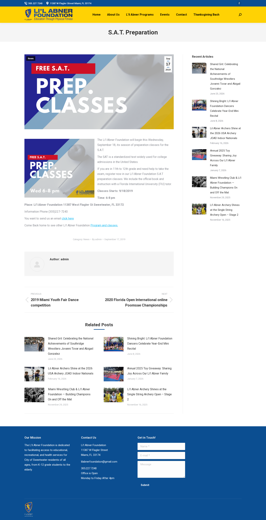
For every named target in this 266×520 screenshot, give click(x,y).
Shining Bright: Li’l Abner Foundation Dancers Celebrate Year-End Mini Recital (149, 343)
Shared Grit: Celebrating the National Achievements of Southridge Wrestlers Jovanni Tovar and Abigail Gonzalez (70, 346)
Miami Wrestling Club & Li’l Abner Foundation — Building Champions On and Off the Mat (69, 394)
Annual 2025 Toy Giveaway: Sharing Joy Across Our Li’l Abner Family (149, 371)
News (31, 58)
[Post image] (34, 344)
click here (68, 218)
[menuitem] (96, 15)
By (97, 239)
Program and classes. (104, 225)
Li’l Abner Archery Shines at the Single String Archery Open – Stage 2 (149, 394)
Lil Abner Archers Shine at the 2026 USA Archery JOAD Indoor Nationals (70, 371)
